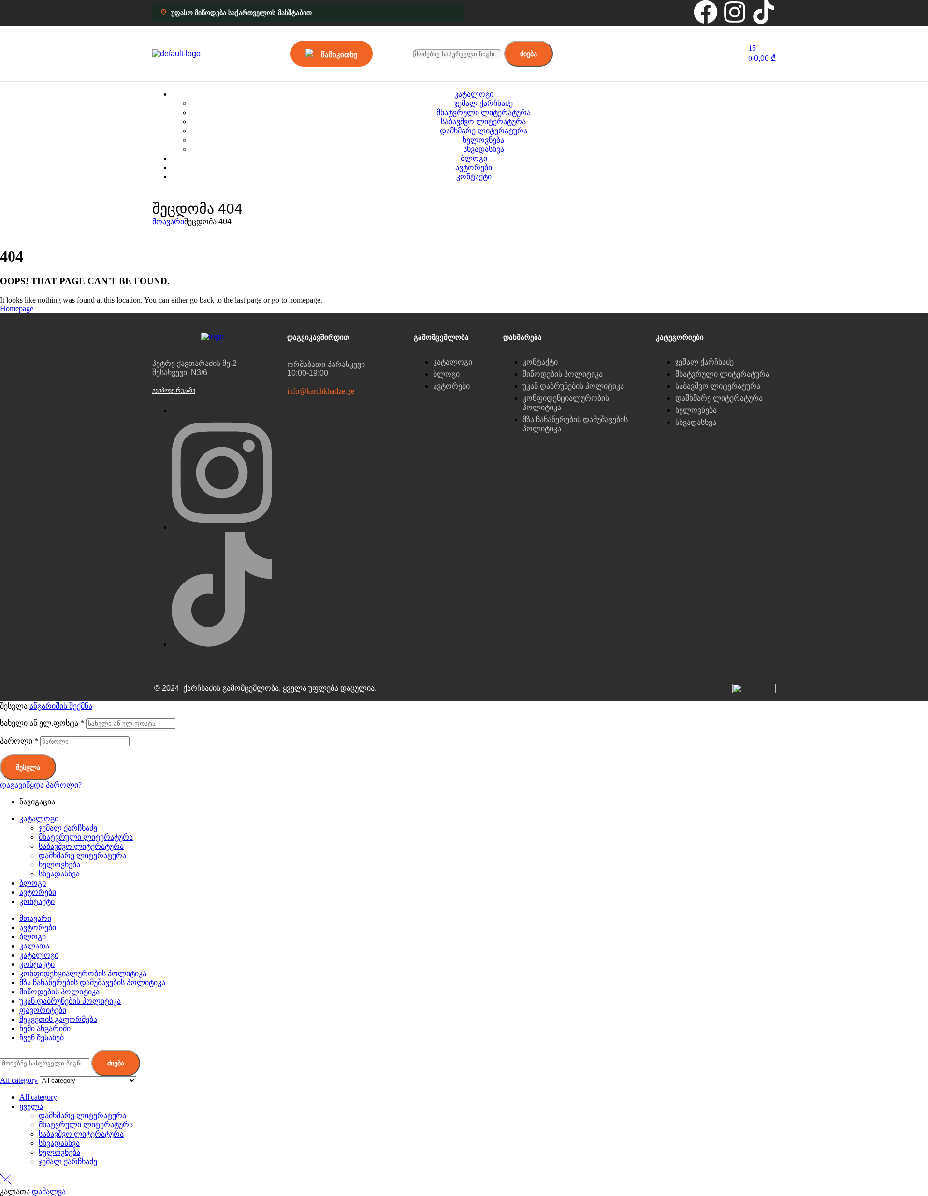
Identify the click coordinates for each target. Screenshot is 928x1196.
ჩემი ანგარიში (45, 1028)
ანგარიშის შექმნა (60, 706)
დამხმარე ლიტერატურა (82, 855)
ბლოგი (32, 883)
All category (38, 1097)
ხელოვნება (59, 865)
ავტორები (37, 892)
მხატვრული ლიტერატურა (86, 837)
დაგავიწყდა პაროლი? (41, 785)
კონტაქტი (37, 901)
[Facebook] (706, 12)
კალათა (34, 946)
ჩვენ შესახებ (41, 1038)
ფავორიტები (42, 1010)
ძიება (528, 54)
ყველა (31, 1106)
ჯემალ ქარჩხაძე (68, 828)
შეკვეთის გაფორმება (58, 1019)
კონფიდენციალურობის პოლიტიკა (82, 973)
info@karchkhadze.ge (320, 391)
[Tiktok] (764, 12)
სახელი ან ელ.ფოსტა (42, 723)
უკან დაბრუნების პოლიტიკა (70, 1001)
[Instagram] (735, 12)
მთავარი (168, 222)
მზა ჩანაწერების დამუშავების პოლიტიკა (92, 982)
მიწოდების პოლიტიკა (59, 992)
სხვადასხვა (59, 874)
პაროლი (19, 741)
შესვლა (28, 767)
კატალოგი (38, 819)
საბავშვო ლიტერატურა (81, 846)
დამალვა (49, 1191)
